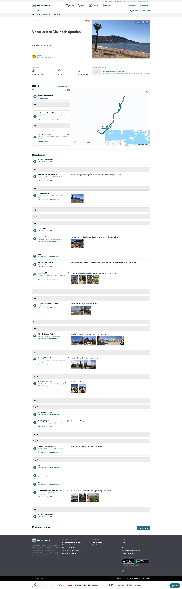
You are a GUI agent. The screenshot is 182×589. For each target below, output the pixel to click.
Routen (71, 5)
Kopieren (135, 11)
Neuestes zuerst (63, 86)
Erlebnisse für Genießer (69, 548)
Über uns (124, 545)
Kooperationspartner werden (131, 551)
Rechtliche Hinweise (144, 578)
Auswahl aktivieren (58, 90)
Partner (107, 5)
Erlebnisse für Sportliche (69, 545)
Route (38, 15)
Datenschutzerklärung (132, 578)
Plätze (83, 5)
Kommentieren (143, 528)
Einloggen (145, 5)
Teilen (144, 11)
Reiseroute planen (97, 542)
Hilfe (123, 542)
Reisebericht (46, 15)
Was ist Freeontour (127, 553)
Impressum (109, 578)
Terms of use (134, 144)
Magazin (95, 5)
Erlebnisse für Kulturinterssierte (71, 551)
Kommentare (56, 15)
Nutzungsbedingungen (120, 578)
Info (33, 15)
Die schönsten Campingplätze (71, 542)
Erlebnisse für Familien (69, 553)
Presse (124, 548)
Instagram (128, 571)
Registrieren (132, 5)
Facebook (128, 568)
